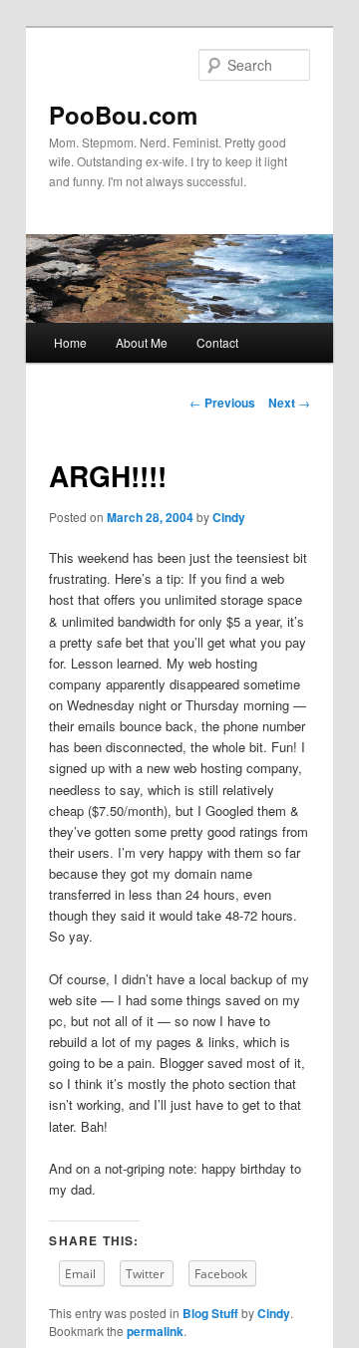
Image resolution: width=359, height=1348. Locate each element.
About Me (142, 342)
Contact (217, 342)
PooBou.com (123, 115)
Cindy (228, 517)
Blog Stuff (210, 1313)
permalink (155, 1331)
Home (70, 342)
